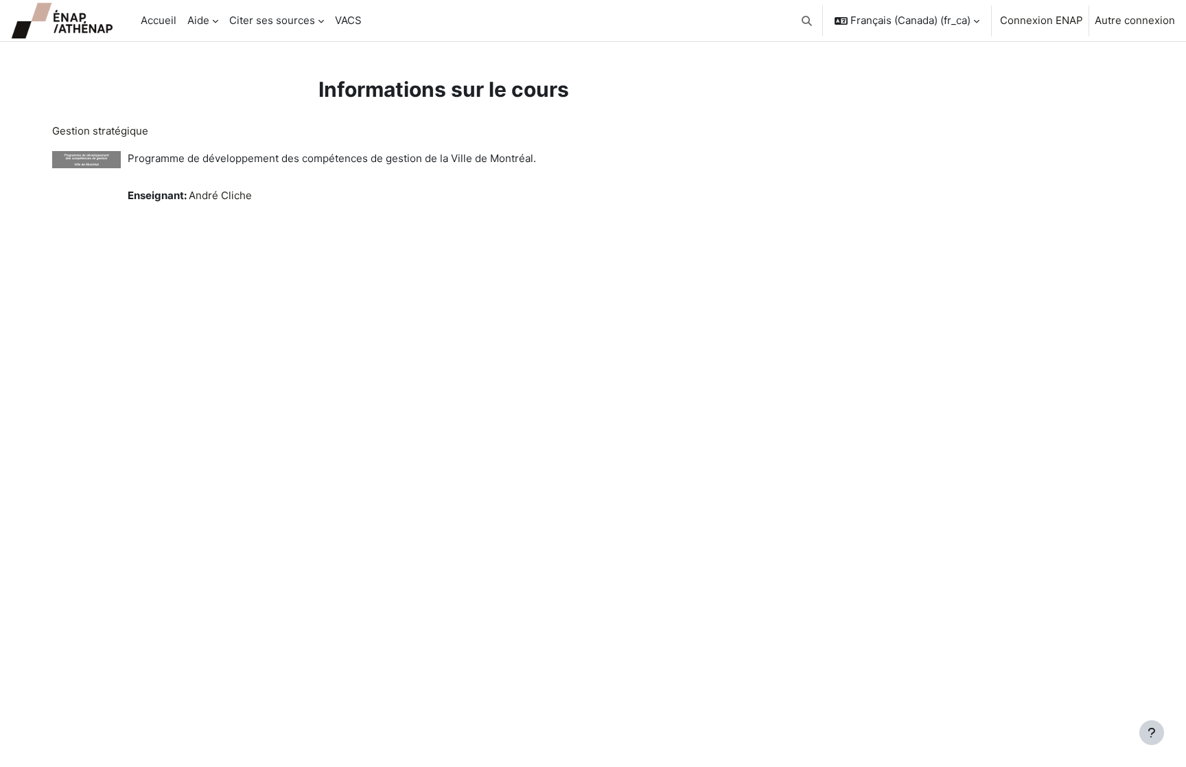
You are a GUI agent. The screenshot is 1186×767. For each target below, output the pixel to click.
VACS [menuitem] (348, 20)
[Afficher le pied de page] (1151, 732)
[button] (807, 20)
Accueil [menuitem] (158, 20)
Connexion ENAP (1041, 20)
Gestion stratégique (100, 130)
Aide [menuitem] (198, 20)
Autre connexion (1135, 20)
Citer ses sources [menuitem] (272, 20)
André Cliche (220, 195)
